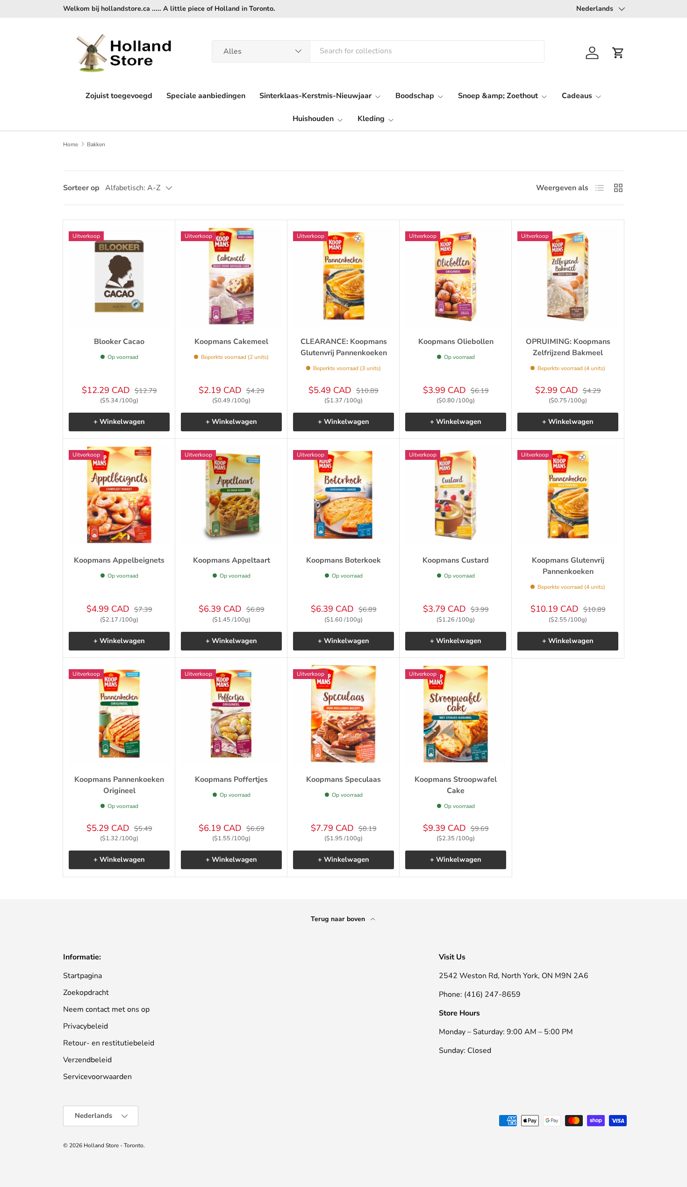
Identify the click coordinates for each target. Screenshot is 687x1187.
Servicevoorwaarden (97, 1077)
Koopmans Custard (455, 560)
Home (70, 144)
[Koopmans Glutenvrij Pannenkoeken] (567, 494)
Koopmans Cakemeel (231, 341)
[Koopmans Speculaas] (343, 714)
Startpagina (82, 976)
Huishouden (313, 119)
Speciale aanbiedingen (205, 96)
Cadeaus (577, 96)
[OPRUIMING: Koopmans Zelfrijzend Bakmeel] (567, 276)
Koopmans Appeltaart (231, 560)
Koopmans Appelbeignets (119, 560)
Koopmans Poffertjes (231, 779)
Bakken (96, 144)
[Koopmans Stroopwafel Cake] (455, 714)
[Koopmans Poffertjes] (231, 714)
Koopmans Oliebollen (456, 341)
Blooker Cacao (119, 341)
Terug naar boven (339, 919)
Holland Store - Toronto (113, 1145)
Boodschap (414, 96)
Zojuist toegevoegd (119, 96)
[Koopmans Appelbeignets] (119, 494)
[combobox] (378, 51)
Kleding (371, 119)
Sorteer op (81, 188)
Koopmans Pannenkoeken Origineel (119, 785)
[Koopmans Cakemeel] (231, 276)
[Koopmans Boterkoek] (343, 494)
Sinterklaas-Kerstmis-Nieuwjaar (315, 96)
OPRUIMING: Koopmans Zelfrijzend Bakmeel (568, 347)
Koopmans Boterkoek (343, 560)
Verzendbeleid (87, 1060)
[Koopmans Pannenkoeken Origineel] (119, 714)
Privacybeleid (85, 1026)
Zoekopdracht (86, 992)
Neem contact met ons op (106, 1009)
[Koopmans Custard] (455, 494)
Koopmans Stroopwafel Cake (456, 785)
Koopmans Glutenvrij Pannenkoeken (568, 566)
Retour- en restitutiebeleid (108, 1043)
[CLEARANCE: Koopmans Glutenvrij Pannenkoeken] (343, 276)
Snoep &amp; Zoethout (498, 96)
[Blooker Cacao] (119, 276)
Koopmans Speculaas (343, 779)
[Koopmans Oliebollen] (455, 276)
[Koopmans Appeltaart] (231, 494)
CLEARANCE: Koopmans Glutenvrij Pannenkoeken (344, 347)
